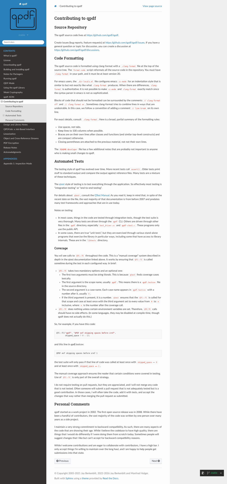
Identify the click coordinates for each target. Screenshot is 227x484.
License (7, 60)
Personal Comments (14, 120)
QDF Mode (9, 83)
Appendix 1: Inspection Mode (18, 163)
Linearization (10, 134)
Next (155, 461)
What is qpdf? (10, 56)
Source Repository (14, 106)
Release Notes (10, 148)
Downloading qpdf (12, 65)
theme (85, 478)
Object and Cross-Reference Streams (21, 138)
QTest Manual (102, 195)
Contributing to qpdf (13, 101)
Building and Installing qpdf (16, 69)
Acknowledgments (12, 152)
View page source (152, 6)
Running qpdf (10, 78)
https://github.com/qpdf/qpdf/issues (125, 42)
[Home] (55, 6)
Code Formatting (13, 111)
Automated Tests (13, 115)
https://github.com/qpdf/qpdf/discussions (76, 50)
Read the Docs (110, 478)
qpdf (24, 4)
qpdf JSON (9, 97)
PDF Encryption (11, 143)
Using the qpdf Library (14, 88)
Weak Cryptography (13, 92)
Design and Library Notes (16, 125)
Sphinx (69, 478)
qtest (62, 184)
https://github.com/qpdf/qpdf (102, 35)
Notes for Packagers (13, 74)
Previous (64, 461)
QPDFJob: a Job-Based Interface (19, 129)
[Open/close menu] (2, 101)
